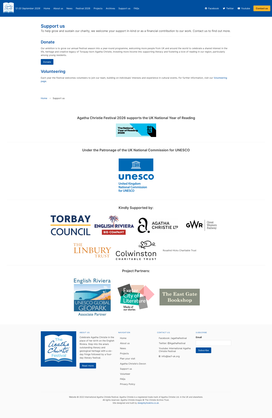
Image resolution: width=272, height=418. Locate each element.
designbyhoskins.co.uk (148, 403)
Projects (98, 8)
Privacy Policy (127, 384)
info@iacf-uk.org (169, 356)
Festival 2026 (83, 8)
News (69, 8)
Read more (88, 365)
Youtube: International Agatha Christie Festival (175, 350)
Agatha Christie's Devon (133, 363)
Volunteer (125, 373)
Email (199, 337)
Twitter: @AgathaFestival (172, 343)
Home (47, 8)
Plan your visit (127, 358)
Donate (47, 61)
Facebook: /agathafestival (173, 338)
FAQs (136, 8)
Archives (110, 8)
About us (58, 8)
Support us (124, 8)
